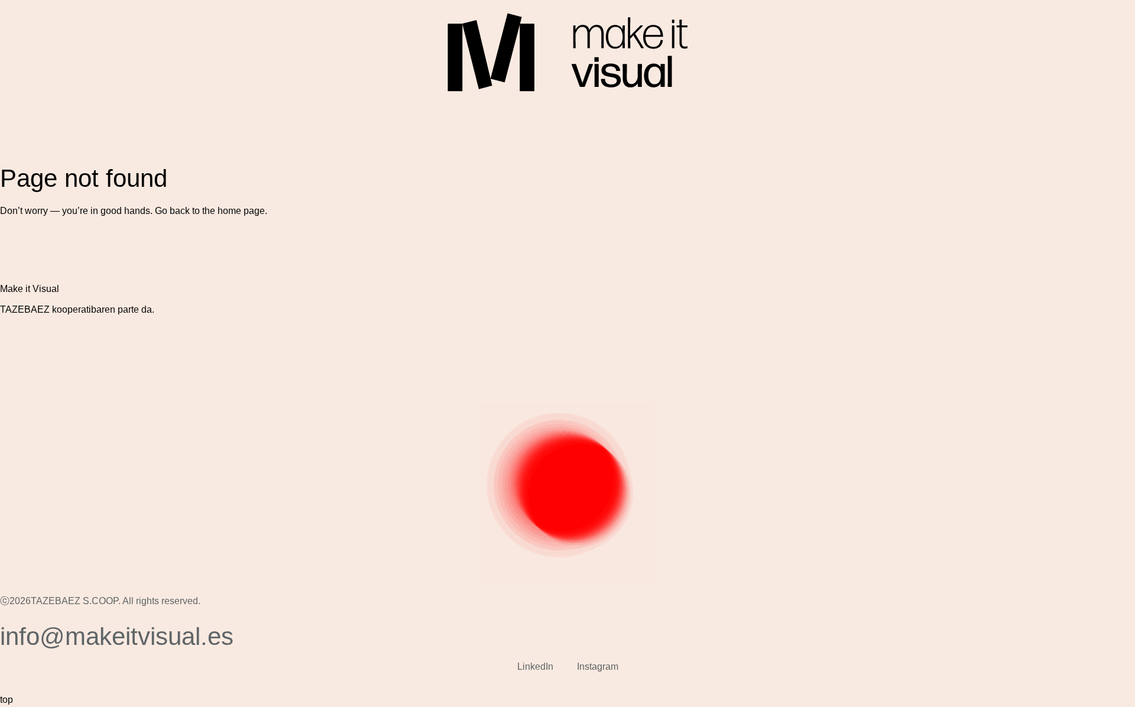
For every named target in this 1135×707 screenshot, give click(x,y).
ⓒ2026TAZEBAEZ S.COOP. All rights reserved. (100, 601)
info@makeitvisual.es (117, 636)
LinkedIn (535, 666)
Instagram (597, 666)
